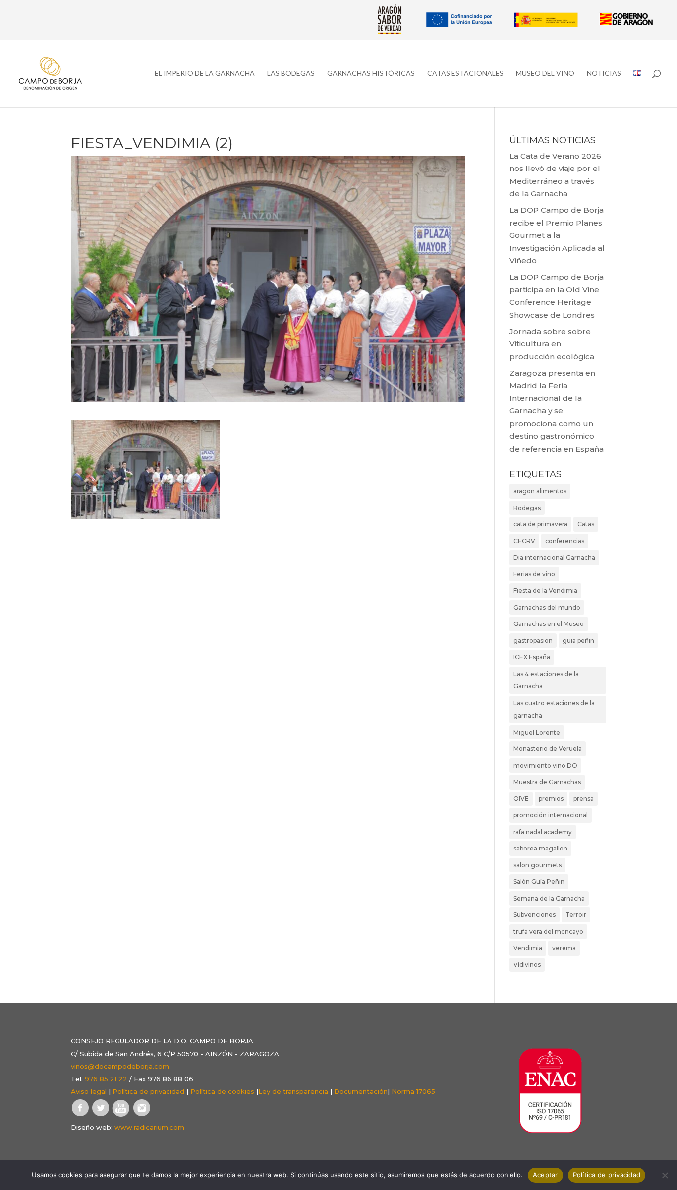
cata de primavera (540, 524)
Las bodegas (291, 73)
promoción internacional (550, 815)
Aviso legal (89, 1091)
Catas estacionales (465, 73)
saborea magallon (540, 848)
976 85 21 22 (106, 1079)
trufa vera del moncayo (548, 931)
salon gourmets (537, 865)
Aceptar (545, 1175)
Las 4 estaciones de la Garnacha (546, 680)
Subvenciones (534, 914)
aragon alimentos (539, 491)
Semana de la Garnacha (549, 898)
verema (564, 948)
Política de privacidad (148, 1091)
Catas (585, 524)
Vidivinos (527, 964)
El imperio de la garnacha (205, 73)
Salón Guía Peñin (538, 881)
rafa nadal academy (542, 832)
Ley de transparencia (293, 1091)
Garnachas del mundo (546, 607)
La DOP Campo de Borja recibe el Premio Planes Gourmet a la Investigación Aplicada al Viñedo (557, 235)
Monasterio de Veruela (547, 748)
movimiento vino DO (545, 765)
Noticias (604, 73)
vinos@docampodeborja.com (120, 1066)
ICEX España (531, 657)
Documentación (361, 1091)
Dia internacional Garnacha (554, 557)
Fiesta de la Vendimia (545, 590)
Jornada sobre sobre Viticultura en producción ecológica (551, 344)
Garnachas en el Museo (548, 623)
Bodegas (527, 507)
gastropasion (533, 640)
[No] (665, 1175)
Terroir (575, 914)
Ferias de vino (534, 574)
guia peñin (578, 640)
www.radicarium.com (149, 1127)
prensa (583, 798)
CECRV (524, 541)
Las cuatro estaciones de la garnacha (554, 709)
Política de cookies (222, 1091)
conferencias (564, 541)
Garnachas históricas (371, 73)
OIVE (521, 798)
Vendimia (527, 948)
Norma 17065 (413, 1091)
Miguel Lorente (536, 732)
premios (551, 798)
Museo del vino (545, 73)
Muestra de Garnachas (547, 782)
